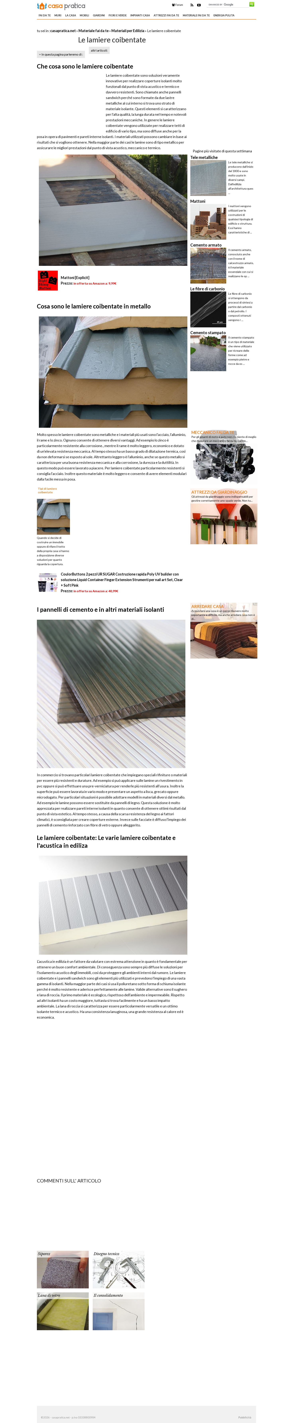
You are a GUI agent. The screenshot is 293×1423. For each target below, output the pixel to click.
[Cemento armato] (209, 266)
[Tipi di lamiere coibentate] (55, 516)
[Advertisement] (83, 25)
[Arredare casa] (223, 630)
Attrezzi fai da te (166, 15)
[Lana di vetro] (63, 1311)
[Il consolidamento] (119, 1311)
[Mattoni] (209, 222)
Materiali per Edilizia (127, 30)
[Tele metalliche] (209, 178)
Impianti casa (140, 15)
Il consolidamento (108, 1295)
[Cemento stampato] (209, 353)
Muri (57, 15)
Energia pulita (223, 15)
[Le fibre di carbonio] (209, 309)
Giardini (99, 15)
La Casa (70, 15)
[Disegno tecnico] (119, 1269)
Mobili (84, 15)
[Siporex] (63, 1269)
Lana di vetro (49, 1295)
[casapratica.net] (61, 5)
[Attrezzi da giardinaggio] (223, 516)
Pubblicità (244, 1417)
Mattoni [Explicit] (75, 277)
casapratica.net (63, 30)
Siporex (44, 1254)
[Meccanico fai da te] (223, 456)
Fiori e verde (118, 15)
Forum (179, 4)
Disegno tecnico (106, 1254)
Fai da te (45, 15)
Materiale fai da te (196, 15)
